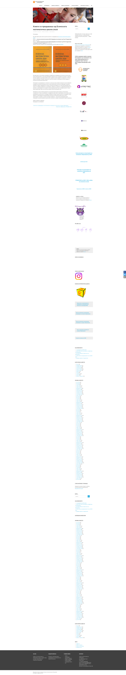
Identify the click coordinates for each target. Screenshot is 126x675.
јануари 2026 (78, 389)
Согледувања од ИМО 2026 (81, 349)
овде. (82, 50)
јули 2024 (78, 409)
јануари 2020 (78, 472)
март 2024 (78, 414)
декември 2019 (79, 473)
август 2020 (78, 463)
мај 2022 (77, 439)
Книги (51, 31)
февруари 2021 (79, 456)
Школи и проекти (55, 5)
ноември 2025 (79, 391)
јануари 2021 (78, 598)
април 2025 (78, 400)
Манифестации (79, 366)
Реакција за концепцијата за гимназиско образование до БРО (84, 171)
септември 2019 (79, 476)
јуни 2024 (78, 410)
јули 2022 (78, 436)
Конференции (79, 365)
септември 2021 (79, 448)
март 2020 (78, 469)
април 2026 (78, 385)
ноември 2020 (79, 460)
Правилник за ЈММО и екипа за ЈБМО (84, 188)
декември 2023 (79, 417)
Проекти (77, 371)
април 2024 (78, 413)
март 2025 (78, 401)
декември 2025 (79, 390)
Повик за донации (65, 5)
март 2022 (78, 441)
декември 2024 (79, 404)
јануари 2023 (78, 430)
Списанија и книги (84, 5)
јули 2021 (78, 450)
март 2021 (78, 455)
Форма (90, 199)
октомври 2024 (79, 407)
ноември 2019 (79, 474)
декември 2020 (79, 459)
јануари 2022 (78, 443)
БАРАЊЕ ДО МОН (83, 161)
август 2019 (78, 478)
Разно (77, 372)
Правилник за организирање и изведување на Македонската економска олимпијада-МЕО (83, 304)
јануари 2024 (78, 416)
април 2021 (78, 454)
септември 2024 (79, 408)
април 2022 (78, 440)
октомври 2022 (79, 434)
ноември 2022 (79, 433)
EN (91, 5)
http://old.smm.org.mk (79, 488)
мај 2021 (77, 453)
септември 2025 (79, 394)
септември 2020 (79, 462)
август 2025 (78, 395)
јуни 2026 (78, 383)
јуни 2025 (78, 397)
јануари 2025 (78, 403)
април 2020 (78, 468)
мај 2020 (77, 467)
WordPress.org (79, 647)
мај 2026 (77, 384)
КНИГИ (61, 44)
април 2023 (78, 427)
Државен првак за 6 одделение (82, 358)
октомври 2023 (79, 420)
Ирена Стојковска (45, 31)
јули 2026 (78, 382)
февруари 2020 (79, 471)
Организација (78, 370)
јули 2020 (78, 465)
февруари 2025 (79, 402)
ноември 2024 (79, 405)
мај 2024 (77, 411)
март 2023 (78, 428)
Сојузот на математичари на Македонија (82, 44)
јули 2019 (78, 479)
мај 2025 (77, 398)
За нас (40, 5)
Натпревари (46, 5)
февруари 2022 (79, 442)
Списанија (78, 373)
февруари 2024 (79, 415)
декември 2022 (79, 431)
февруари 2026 (79, 388)
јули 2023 (78, 423)
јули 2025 (78, 396)
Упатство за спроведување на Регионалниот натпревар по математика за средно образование (51, 105)
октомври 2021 (79, 447)
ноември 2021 (79, 446)
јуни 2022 (78, 437)
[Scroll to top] (124, 673)
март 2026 (78, 386)
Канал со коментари (80, 646)
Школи (53, 31)
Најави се (78, 643)
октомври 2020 (79, 461)
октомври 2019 (79, 475)
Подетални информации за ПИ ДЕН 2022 (63, 106)
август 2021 (78, 449)
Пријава (89, 47)
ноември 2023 (79, 418)
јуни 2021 (78, 452)
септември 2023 (79, 421)
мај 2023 (77, 426)
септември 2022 (79, 435)
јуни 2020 (78, 466)
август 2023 (78, 422)
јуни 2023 (78, 424)
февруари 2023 (79, 429)
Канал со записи (79, 644)
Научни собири (75, 5)
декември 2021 (79, 444)
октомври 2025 (79, 392)
